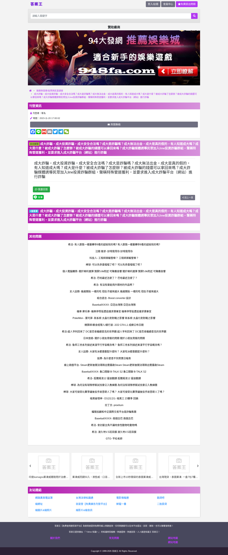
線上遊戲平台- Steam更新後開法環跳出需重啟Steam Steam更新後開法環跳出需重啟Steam (114, 365)
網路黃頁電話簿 (44, 497)
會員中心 (168, 4)
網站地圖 (173, 538)
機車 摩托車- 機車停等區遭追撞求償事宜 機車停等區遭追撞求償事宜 (114, 311)
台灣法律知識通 (84, 497)
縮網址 (39, 504)
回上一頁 (188, 197)
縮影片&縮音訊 (84, 510)
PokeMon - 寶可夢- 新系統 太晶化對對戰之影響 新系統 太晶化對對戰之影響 (114, 318)
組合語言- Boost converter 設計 (114, 298)
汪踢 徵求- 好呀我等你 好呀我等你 (114, 251)
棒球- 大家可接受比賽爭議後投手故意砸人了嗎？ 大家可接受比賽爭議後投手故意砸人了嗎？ (114, 391)
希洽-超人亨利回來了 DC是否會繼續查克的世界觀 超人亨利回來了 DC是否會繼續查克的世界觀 (114, 331)
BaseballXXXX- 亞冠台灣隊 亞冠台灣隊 (114, 304)
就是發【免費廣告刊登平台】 (92, 504)
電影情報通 (122, 497)
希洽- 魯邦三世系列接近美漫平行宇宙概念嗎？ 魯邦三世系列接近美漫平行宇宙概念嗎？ (114, 345)
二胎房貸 (162, 504)
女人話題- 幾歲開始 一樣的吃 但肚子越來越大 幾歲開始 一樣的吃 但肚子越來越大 (114, 291)
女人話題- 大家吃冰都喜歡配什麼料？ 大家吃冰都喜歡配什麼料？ (114, 351)
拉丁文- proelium (114, 405)
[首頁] (30, 90)
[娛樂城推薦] (114, 57)
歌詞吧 (160, 497)
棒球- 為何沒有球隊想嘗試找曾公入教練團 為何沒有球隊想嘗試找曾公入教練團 (114, 385)
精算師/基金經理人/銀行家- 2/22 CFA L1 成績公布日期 (114, 325)
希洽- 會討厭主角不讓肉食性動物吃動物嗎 (114, 425)
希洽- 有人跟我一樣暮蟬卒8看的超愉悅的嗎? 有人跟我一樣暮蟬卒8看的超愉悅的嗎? (114, 244)
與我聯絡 (116, 124)
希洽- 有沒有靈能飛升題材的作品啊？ (114, 284)
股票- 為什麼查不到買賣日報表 (114, 358)
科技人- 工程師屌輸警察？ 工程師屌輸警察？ (114, 258)
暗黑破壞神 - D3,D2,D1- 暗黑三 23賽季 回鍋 (114, 398)
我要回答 (42, 189)
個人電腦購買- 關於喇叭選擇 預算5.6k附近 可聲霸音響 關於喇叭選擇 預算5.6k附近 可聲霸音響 (114, 271)
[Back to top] (222, 541)
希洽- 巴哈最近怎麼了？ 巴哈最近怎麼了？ (114, 278)
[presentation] (30, 465)
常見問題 (114, 538)
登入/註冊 (153, 4)
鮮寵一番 (121, 504)
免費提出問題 (188, 4)
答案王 (36, 4)
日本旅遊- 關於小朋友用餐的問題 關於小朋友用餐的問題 (114, 338)
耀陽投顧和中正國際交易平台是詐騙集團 (114, 411)
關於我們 (55, 538)
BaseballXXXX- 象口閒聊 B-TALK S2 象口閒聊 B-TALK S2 (114, 371)
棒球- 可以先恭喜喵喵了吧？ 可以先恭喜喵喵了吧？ (114, 264)
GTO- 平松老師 (114, 438)
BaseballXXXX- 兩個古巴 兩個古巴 (114, 418)
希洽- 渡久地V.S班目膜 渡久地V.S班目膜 (114, 432)
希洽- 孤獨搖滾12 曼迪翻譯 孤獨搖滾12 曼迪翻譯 (114, 378)
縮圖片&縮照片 (43, 510)
